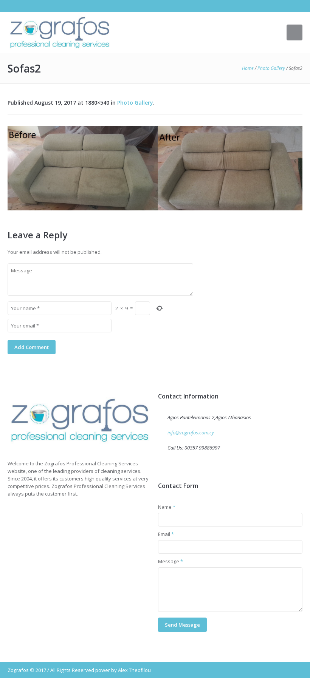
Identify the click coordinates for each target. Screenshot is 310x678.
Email (166, 534)
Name (166, 506)
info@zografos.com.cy (190, 432)
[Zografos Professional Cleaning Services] (80, 420)
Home (248, 68)
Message (170, 561)
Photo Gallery (271, 68)
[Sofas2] (155, 168)
